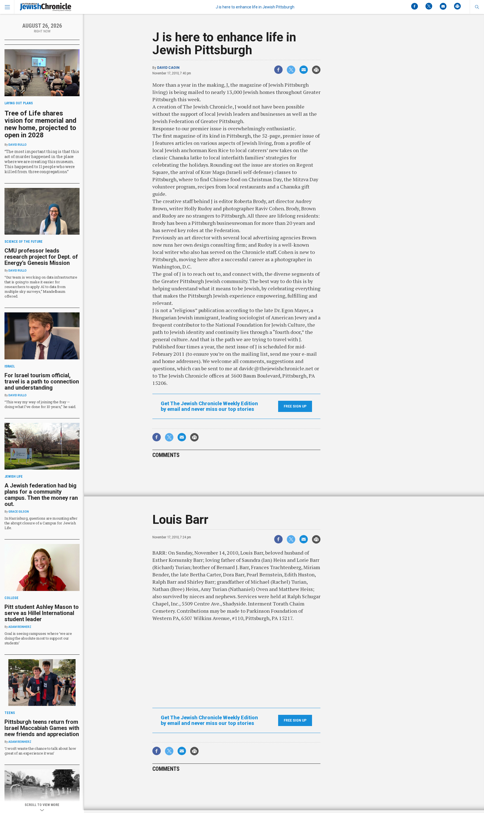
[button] (477, 7)
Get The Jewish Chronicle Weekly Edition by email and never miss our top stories (209, 406)
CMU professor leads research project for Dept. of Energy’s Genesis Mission (41, 256)
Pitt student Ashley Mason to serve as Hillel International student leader (41, 613)
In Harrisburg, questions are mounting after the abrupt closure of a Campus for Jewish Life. (41, 523)
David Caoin (168, 68)
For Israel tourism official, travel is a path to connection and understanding (41, 381)
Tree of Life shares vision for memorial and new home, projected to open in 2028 (40, 124)
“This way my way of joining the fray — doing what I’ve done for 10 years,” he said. (40, 404)
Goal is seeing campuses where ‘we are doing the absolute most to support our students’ (38, 638)
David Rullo (17, 144)
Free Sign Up (295, 406)
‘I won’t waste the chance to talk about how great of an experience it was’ (40, 751)
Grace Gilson (18, 511)
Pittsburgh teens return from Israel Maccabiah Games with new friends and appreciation (41, 727)
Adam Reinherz (19, 626)
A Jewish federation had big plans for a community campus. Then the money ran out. (41, 494)
